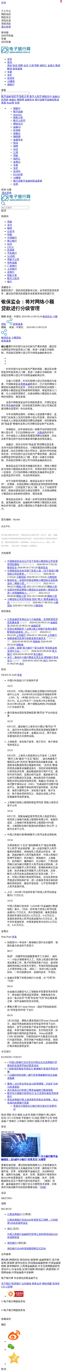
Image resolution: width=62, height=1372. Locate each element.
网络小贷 (21, 586)
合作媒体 (26, 1283)
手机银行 (12, 253)
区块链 (4, 99)
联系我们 (16, 1283)
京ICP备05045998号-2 (37, 1301)
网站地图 (47, 1283)
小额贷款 (16, 337)
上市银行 (12, 269)
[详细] (43, 1187)
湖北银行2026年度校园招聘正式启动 (26, 1248)
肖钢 (10, 405)
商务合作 (37, 1283)
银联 (9, 228)
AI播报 (11, 81)
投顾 (9, 234)
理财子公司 (13, 259)
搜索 (3, 90)
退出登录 (6, 27)
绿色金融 (12, 262)
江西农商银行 (14, 1214)
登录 (3, 2)
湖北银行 (12, 1243)
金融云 (12, 99)
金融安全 (29, 99)
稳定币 (15, 96)
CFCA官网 (6, 1286)
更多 (19, 675)
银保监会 (47, 316)
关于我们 (6, 1283)
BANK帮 (18, 174)
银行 (9, 281)
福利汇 (43, 65)
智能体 (36, 641)
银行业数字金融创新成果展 (27, 181)
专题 (9, 72)
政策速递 (17, 68)
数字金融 (6, 96)
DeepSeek (17, 115)
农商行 (10, 272)
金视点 (51, 65)
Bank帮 (10, 102)
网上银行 (12, 241)
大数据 (40, 432)
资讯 (9, 62)
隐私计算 (24, 96)
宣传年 (10, 78)
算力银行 (38, 654)
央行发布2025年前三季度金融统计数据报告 (30, 1090)
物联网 (20, 99)
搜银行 (10, 84)
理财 (36, 65)
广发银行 (12, 265)
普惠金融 (25, 384)
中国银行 (12, 237)
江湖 (31, 65)
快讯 (15, 65)
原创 (9, 65)
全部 (17, 102)
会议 (25, 65)
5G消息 (11, 256)
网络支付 (47, 96)
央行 (45, 660)
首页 (9, 59)
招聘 (20, 65)
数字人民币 (35, 96)
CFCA (10, 247)
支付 (9, 225)
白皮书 (10, 231)
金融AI (56, 96)
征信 (9, 244)
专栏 (9, 75)
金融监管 (36, 625)
